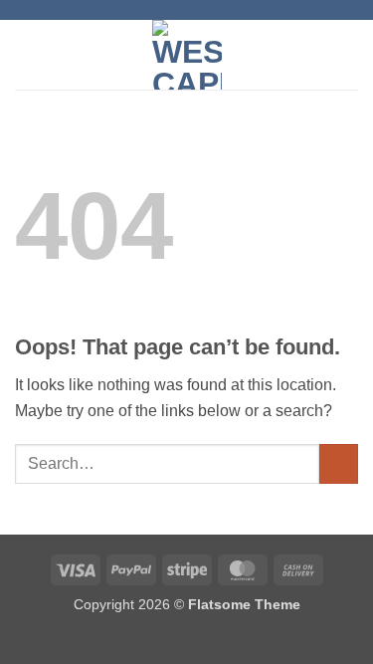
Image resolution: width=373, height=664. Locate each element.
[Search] (350, 55)
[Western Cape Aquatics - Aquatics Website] (186, 55)
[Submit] (338, 463)
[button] (27, 54)
